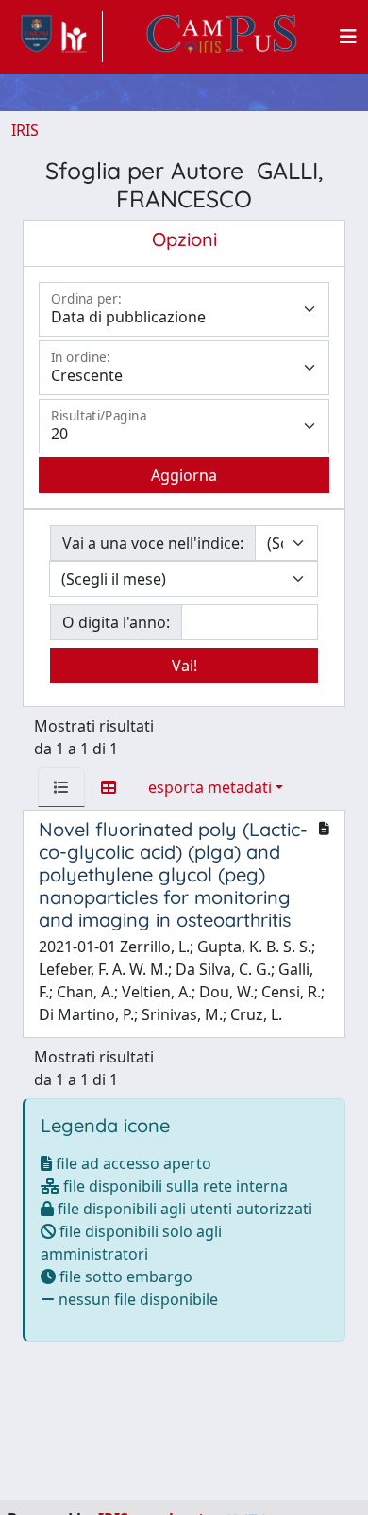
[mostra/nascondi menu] (348, 36)
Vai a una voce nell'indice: (152, 543)
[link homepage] (57, 36)
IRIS (25, 130)
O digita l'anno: (116, 622)
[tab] (61, 787)
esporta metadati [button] (210, 787)
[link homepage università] (221, 36)
